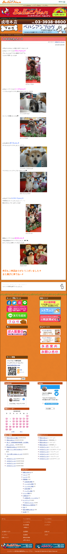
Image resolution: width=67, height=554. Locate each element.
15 (27, 421)
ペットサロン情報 (29, 486)
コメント (21, 372)
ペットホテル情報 (29, 484)
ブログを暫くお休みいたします (15, 454)
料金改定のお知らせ (12, 447)
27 (20, 426)
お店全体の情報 (28, 481)
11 (13, 421)
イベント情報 (26, 493)
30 (6, 429)
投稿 (20, 370)
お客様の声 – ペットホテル (31, 498)
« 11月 (12, 431)
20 (20, 424)
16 (6, 424)
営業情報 (25, 479)
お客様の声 (26, 495)
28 (24, 426)
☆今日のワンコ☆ (11, 458)
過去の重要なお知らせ (28, 509)
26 (17, 426)
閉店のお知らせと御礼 (12, 438)
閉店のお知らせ (11, 440)
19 (17, 424)
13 (20, 421)
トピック (25, 474)
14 (24, 421)
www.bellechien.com (13, 365)
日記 (24, 507)
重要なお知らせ (27, 472)
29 (27, 426)
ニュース (25, 477)
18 (13, 424)
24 (10, 426)
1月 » (21, 431)
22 (27, 424)
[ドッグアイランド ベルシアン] (11, 2)
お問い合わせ (59, 14)
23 (6, 426)
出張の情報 (27, 488)
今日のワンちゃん (60, 42)
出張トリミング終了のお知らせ (15, 449)
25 (13, 426)
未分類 (24, 512)
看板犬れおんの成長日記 (29, 505)
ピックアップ (26, 500)
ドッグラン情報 (28, 491)
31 (10, 429)
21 (23, 424)
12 (17, 421)
